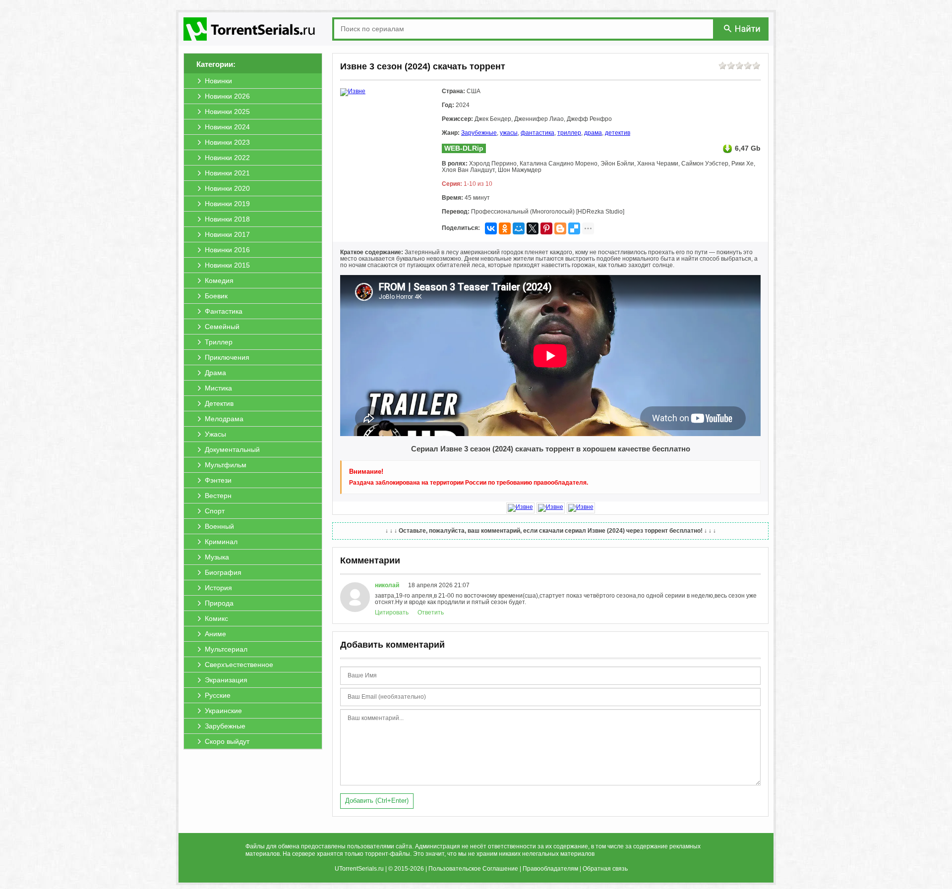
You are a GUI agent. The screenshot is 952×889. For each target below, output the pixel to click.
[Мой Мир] (519, 228)
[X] (532, 228)
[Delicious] (574, 228)
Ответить (430, 612)
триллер (569, 132)
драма (593, 132)
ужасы (509, 132)
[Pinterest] (546, 228)
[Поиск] (743, 28)
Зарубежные (479, 132)
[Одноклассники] (505, 228)
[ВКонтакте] (491, 228)
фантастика (537, 132)
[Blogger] (560, 228)
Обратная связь (605, 868)
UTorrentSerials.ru (359, 868)
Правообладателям (550, 868)
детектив (617, 132)
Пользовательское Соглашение (473, 868)
